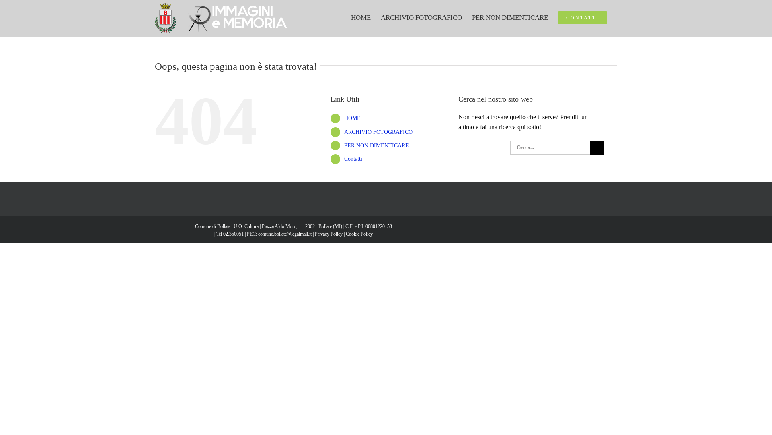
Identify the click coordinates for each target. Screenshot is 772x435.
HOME (352, 118)
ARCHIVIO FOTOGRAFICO (378, 132)
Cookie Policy (359, 234)
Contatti (353, 159)
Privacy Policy (329, 234)
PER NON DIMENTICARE (376, 146)
